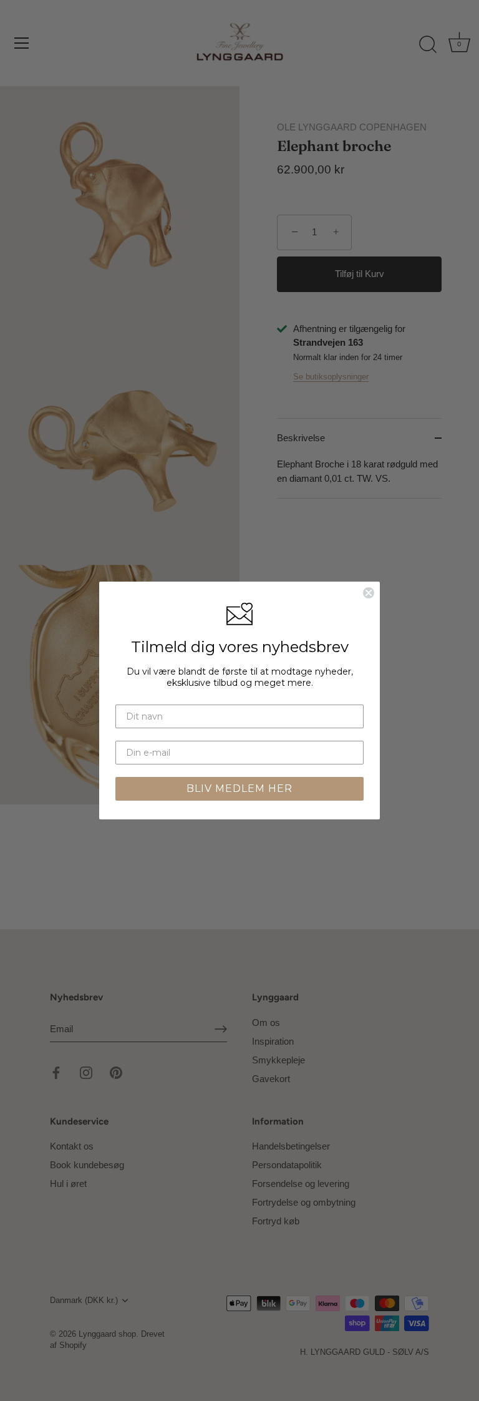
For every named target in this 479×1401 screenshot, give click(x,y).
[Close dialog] (368, 593)
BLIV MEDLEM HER (239, 788)
